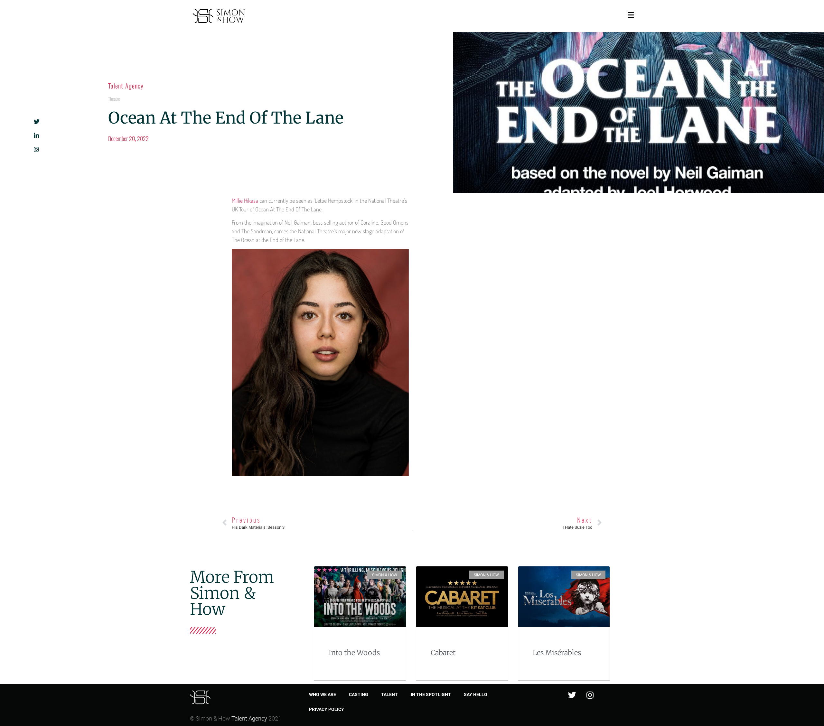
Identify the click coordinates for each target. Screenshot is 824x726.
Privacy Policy (326, 709)
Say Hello (475, 694)
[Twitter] (572, 695)
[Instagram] (590, 695)
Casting (358, 694)
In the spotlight (431, 694)
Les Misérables (557, 652)
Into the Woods (354, 652)
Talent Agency (126, 85)
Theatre (114, 98)
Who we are (322, 694)
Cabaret (443, 652)
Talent (389, 694)
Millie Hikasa (245, 200)
